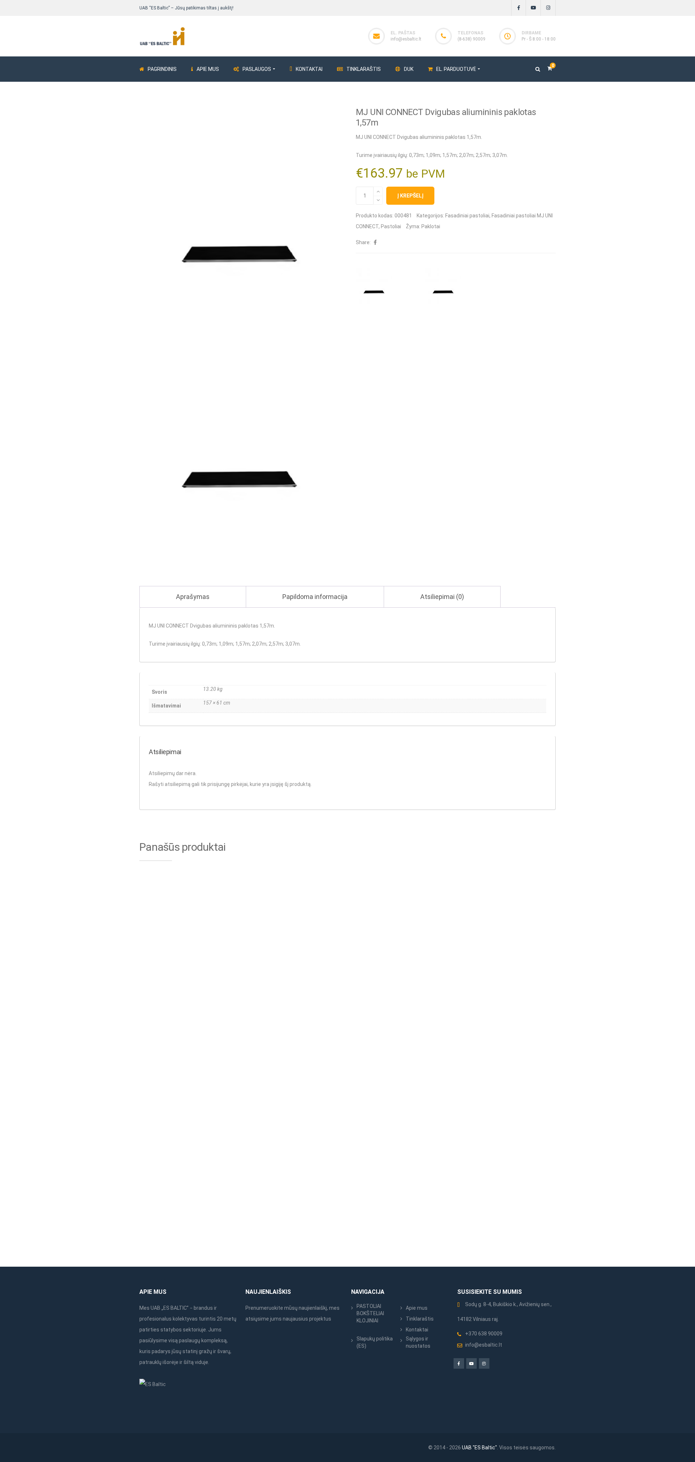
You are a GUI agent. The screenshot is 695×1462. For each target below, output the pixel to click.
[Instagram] (548, 8)
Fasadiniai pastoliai (467, 215)
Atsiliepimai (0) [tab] (442, 596)
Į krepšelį (410, 196)
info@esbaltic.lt (406, 39)
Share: (363, 242)
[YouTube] (533, 8)
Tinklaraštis (420, 1319)
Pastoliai (391, 226)
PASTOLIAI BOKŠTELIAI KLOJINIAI (370, 1313)
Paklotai (430, 226)
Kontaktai (417, 1330)
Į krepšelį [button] (229, 1007)
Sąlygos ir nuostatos (418, 1342)
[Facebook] (518, 8)
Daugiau (546, 1007)
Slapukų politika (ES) (375, 1342)
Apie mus (416, 1308)
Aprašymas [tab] (193, 596)
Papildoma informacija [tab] (315, 596)
